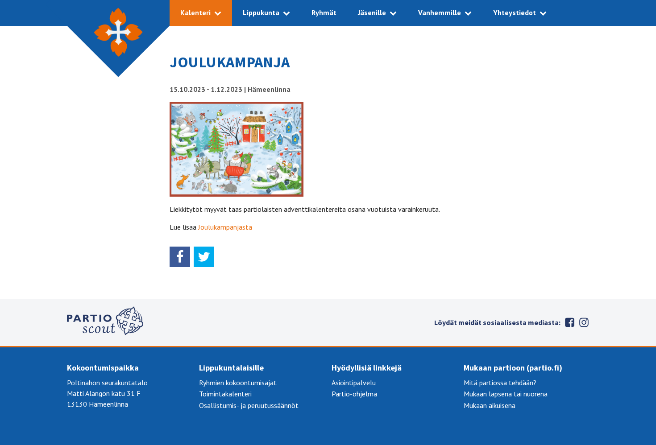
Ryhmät (323, 12)
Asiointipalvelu (354, 382)
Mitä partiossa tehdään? (500, 382)
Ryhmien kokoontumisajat (238, 382)
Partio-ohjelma (354, 393)
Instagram (583, 322)
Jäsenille (372, 12)
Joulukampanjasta (225, 226)
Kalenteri (195, 12)
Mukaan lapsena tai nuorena (506, 393)
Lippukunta (261, 12)
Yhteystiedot (514, 12)
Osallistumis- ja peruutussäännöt (249, 405)
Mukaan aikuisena (489, 405)
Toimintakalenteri (225, 393)
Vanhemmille (439, 12)
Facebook (569, 322)
